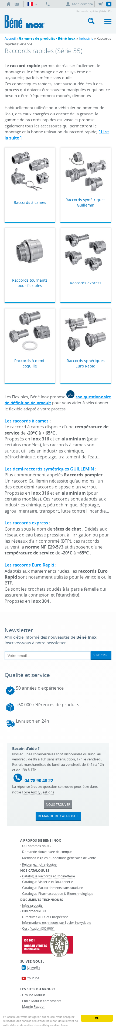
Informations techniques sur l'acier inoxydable (56, 922)
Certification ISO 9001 (38, 928)
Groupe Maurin (33, 995)
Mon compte (82, 4)
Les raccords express (26, 523)
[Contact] (17, 4)
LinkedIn (33, 967)
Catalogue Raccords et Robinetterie (48, 876)
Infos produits (32, 905)
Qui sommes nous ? (36, 846)
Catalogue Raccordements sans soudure (52, 887)
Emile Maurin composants (41, 1001)
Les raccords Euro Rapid (29, 565)
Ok (97, 1018)
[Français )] (32, 4)
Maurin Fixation (33, 1006)
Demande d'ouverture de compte (47, 851)
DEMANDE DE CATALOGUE (58, 816)
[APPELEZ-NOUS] (48, 4)
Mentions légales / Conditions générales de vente (59, 858)
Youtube (33, 978)
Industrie (86, 38)
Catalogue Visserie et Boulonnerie (47, 882)
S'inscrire (101, 655)
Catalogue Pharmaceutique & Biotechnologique (57, 893)
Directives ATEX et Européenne (45, 917)
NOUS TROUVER (58, 804)
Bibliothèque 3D (34, 911)
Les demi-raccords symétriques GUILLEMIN (49, 469)
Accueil (10, 38)
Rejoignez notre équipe (39, 864)
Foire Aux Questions (38, 792)
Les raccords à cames (27, 421)
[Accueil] (9, 4)
